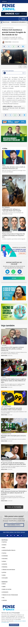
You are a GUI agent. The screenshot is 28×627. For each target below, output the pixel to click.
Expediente (5, 592)
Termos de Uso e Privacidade (10, 595)
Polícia (4, 553)
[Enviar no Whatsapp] (13, 46)
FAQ (3, 597)
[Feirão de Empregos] (14, 122)
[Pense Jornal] (14, 7)
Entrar (5, 1)
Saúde (4, 575)
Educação (5, 578)
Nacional (5, 558)
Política (4, 542)
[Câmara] (14, 293)
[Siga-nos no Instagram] (11, 535)
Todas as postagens (14, 507)
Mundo (4, 544)
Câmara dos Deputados (8, 569)
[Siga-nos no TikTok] (21, 535)
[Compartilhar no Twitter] (9, 46)
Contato (4, 600)
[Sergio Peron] (14, 14)
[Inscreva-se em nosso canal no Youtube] (18, 535)
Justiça (4, 572)
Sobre (3, 586)
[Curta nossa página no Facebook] (7, 535)
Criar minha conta (13, 525)
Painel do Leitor (6, 589)
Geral (3, 547)
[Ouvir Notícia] (5, 73)
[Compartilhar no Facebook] (4, 46)
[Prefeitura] (14, 134)
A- (20, 66)
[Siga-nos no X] (14, 535)
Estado (4, 561)
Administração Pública (8, 550)
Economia (5, 555)
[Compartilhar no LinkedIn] (23, 46)
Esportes (4, 564)
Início (4, 583)
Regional (4, 567)
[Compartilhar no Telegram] (18, 46)
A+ (25, 66)
